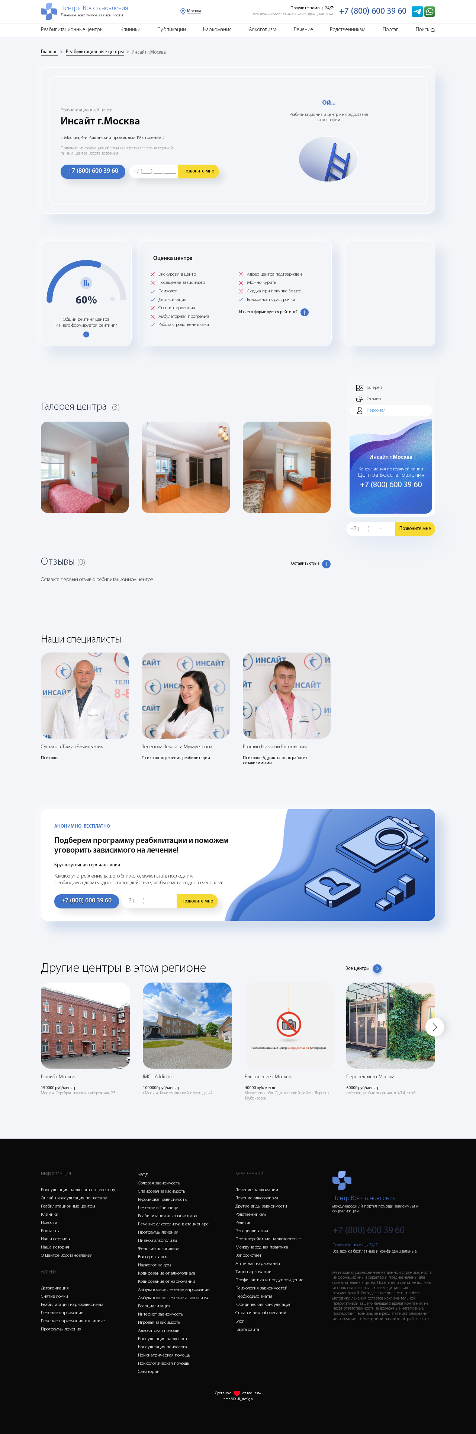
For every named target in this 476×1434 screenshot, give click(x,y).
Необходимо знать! (253, 1296)
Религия (243, 1222)
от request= (251, 1393)
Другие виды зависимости (261, 1206)
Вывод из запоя (153, 1256)
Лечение (303, 30)
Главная (49, 52)
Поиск (423, 30)
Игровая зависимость (159, 1322)
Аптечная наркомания (257, 1263)
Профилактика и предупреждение (269, 1280)
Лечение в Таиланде (158, 1207)
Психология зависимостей (261, 1288)
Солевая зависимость (159, 1183)
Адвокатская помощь (158, 1330)
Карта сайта (247, 1329)
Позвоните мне (198, 171)
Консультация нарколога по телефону (78, 1189)
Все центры (357, 968)
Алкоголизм (262, 30)
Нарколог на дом (154, 1265)
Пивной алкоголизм (157, 1240)
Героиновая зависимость (162, 1199)
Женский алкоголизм (158, 1248)
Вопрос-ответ (248, 1255)
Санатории (149, 1371)
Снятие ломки (54, 1296)
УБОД (143, 1175)
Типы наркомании (253, 1271)
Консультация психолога (162, 1347)
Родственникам (348, 30)
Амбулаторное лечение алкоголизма (174, 1297)
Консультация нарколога (162, 1338)
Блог (239, 1321)
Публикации (171, 30)
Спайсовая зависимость (161, 1191)
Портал (391, 30)
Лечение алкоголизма (256, 1198)
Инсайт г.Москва (149, 52)
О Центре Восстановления (67, 1255)
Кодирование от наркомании (166, 1281)
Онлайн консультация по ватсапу (74, 1198)
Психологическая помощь (163, 1363)
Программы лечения (61, 1329)
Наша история (55, 1247)
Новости (49, 1222)
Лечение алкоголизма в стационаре (173, 1224)
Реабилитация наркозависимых (72, 1304)
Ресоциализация (154, 1306)
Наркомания (217, 30)
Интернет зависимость (160, 1314)
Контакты (50, 1230)
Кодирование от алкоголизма (166, 1273)
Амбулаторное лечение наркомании (174, 1289)
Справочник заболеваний (260, 1312)
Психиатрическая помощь (164, 1355)
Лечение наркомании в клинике (73, 1321)
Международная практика (261, 1247)
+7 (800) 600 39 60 (372, 11)
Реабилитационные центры (72, 30)
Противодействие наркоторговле (268, 1239)
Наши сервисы (55, 1239)
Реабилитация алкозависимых (167, 1215)
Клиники (130, 30)
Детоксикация (55, 1288)
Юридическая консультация (263, 1304)
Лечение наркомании (62, 1312)
